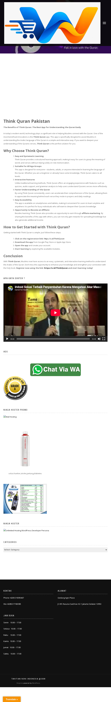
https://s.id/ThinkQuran (54, 238)
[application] (55, 313)
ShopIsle (20, 683)
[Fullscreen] (103, 338)
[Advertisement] (55, 75)
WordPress (36, 683)
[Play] (7, 338)
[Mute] (99, 338)
